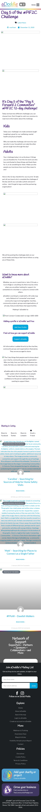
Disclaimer (20, 754)
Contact (20, 744)
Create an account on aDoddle (20, 721)
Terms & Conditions (20, 760)
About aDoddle (20, 711)
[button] (6, 433)
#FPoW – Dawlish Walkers (20, 616)
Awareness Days (20, 734)
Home (20, 708)
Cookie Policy (20, 757)
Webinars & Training (20, 730)
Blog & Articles (20, 737)
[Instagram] (17, 267)
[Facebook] (5, 267)
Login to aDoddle (20, 718)
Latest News (22, 23)
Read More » (20, 491)
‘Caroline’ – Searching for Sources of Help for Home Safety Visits (20, 481)
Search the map (20, 715)
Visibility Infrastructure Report (21, 741)
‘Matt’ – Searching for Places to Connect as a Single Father (20, 552)
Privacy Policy (20, 764)
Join (34, 686)
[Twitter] (11, 267)
